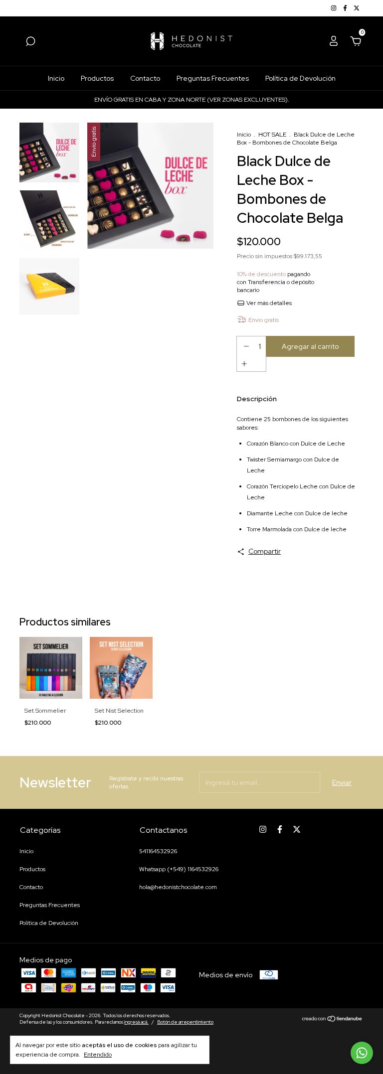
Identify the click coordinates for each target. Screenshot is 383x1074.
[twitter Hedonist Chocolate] (357, 8)
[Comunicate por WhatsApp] (362, 1053)
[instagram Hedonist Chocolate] (334, 8)
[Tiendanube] (332, 1019)
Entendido (98, 1055)
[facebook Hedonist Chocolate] (346, 8)
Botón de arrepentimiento (185, 1022)
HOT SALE (272, 135)
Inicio (56, 78)
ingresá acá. (136, 1022)
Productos (97, 78)
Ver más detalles (268, 303)
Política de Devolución (300, 78)
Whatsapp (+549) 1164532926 (178, 869)
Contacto (145, 78)
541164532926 (158, 851)
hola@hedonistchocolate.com (178, 887)
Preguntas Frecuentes (213, 78)
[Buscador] (30, 42)
